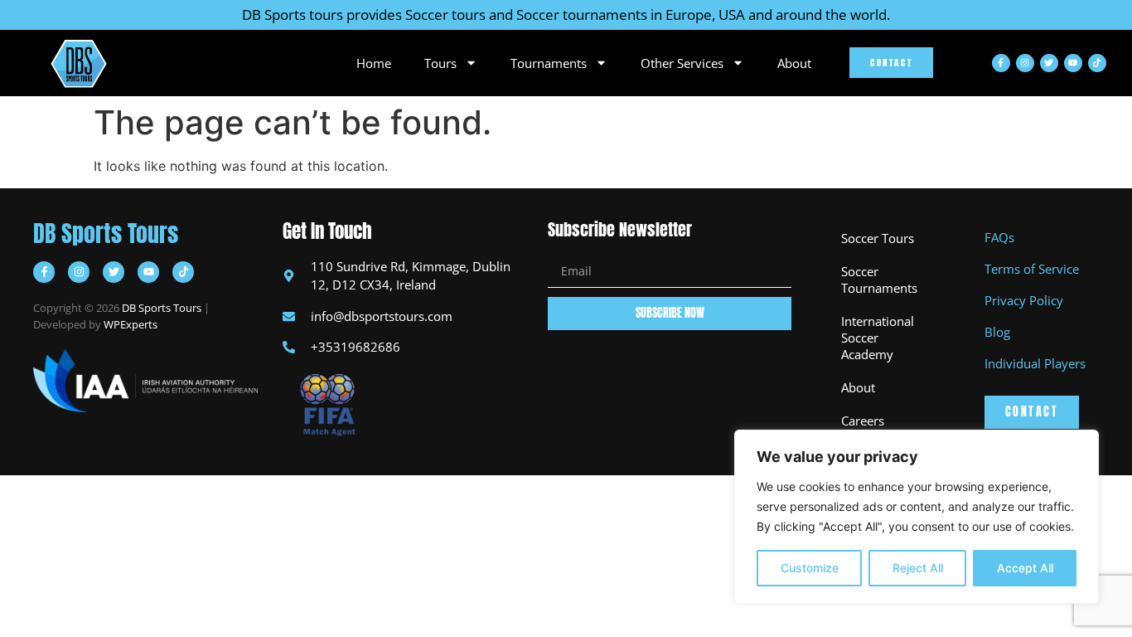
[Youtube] (1073, 63)
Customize (810, 568)
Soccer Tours (877, 238)
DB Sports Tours (105, 233)
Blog (997, 331)
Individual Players (1035, 363)
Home (373, 63)
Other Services (682, 63)
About (794, 63)
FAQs (999, 237)
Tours (440, 63)
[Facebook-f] (1001, 63)
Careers (862, 420)
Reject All (918, 568)
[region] (916, 517)
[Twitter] (1049, 63)
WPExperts (130, 324)
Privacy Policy (1023, 300)
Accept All (1025, 568)
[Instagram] (1025, 63)
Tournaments (548, 63)
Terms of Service (1031, 268)
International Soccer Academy (877, 337)
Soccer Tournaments (879, 279)
